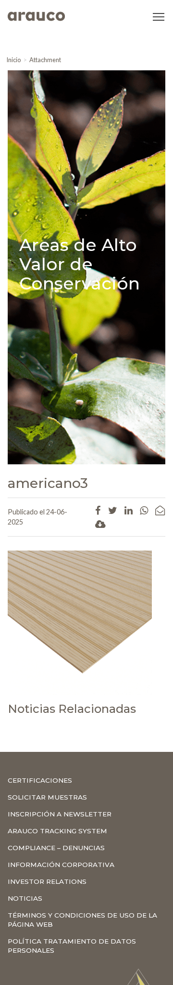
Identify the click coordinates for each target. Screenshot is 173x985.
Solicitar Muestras (47, 797)
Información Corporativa (61, 864)
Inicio (13, 60)
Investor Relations (47, 881)
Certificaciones (40, 780)
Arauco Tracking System (57, 831)
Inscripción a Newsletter (59, 814)
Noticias (25, 898)
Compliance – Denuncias (56, 848)
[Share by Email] (160, 510)
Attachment (45, 60)
